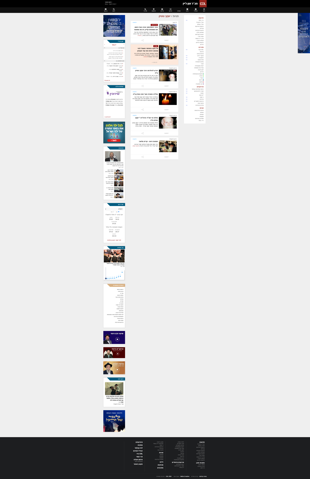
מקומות (161, 456)
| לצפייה (140, 35)
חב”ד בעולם (201, 446)
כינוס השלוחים (180, 464)
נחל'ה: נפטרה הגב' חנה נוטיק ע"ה (145, 94)
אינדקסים (139, 442)
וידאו (161, 462)
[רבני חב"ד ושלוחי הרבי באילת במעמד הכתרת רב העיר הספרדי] (114, 256)
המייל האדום (138, 451)
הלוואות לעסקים (120, 308)
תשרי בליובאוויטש (179, 466)
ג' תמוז (161, 445)
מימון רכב (121, 303)
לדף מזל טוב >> (107, 117)
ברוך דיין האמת (200, 457)
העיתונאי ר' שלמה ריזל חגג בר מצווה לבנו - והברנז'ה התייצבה (114, 398)
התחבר (106, 2)
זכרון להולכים (201, 466)
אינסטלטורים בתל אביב (118, 316)
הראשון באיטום (120, 289)
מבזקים (160, 465)
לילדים (182, 452)
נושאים (161, 458)
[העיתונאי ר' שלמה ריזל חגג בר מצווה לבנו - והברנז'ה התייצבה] (114, 388)
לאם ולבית (181, 450)
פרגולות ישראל (120, 318)
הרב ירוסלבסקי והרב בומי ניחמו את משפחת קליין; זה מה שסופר (146, 28)
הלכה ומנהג (181, 442)
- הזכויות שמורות (163, 476)
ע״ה (114, 64)
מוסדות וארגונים (159, 459)
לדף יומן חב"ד (107, 80)
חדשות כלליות (201, 460)
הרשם (110, 2)
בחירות (161, 448)
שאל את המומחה (179, 448)
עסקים (140, 445)
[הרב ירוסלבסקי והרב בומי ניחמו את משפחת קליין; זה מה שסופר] (168, 30)
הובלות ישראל (120, 307)
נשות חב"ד (202, 455)
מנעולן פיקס (120, 320)
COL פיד (140, 454)
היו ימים (203, 468)
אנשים (161, 454)
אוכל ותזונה (181, 455)
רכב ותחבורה (180, 458)
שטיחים (121, 299)
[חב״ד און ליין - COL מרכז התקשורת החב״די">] (194, 3)
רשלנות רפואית (120, 295)
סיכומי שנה (160, 450)
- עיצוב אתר (181, 476)
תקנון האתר (138, 464)
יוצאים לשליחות (200, 454)
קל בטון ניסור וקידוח (119, 322)
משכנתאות (121, 310)
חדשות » (134, 22)
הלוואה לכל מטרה (119, 305)
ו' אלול (122, 266)
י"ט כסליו (181, 467)
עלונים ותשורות (180, 445)
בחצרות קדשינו (200, 450)
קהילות (203, 449)
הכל (186, 20)
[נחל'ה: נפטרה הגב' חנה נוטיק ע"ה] (168, 99)
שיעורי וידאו (201, 465)
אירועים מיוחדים (159, 447)
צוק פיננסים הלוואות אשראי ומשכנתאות (115, 314)
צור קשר (139, 457)
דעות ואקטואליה (179, 447)
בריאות (182, 456)
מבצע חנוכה (160, 442)
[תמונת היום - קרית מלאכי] (168, 146)
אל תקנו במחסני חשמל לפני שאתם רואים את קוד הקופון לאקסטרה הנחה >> (147, 50)
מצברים (121, 301)
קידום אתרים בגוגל (119, 297)
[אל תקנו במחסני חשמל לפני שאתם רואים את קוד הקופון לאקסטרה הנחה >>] (168, 52)
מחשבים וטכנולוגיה (179, 460)
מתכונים (160, 468)
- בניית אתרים (199, 476)
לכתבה (166, 40)
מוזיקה (182, 453)
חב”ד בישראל (201, 444)
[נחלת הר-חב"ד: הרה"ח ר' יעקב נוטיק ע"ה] (168, 123)
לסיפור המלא (136, 146)
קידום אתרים (120, 291)
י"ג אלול (118, 402)
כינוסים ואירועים (200, 447)
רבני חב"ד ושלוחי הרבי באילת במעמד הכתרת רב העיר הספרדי (115, 264)
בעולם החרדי (201, 458)
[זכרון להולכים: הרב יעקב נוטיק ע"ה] (168, 75)
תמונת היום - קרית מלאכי (148, 141)
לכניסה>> (145, 57)
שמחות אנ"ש (201, 452)
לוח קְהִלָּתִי (139, 448)
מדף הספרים (180, 443)
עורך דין (121, 293)
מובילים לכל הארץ (119, 312)
